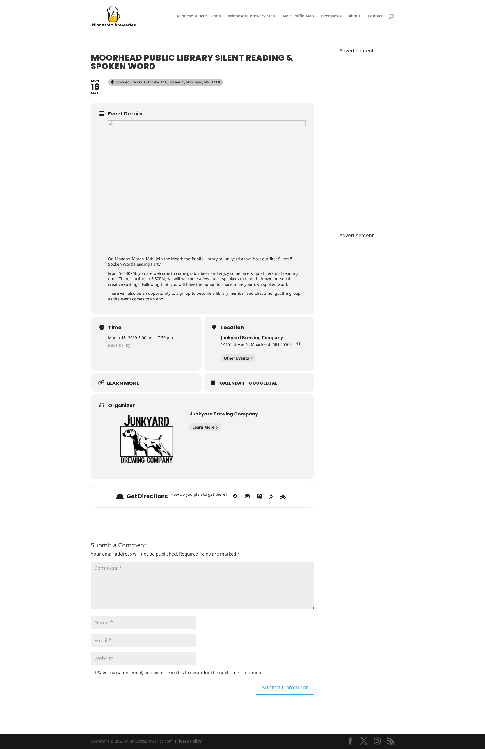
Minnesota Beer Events (199, 16)
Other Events (236, 358)
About (354, 16)
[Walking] (271, 496)
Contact (375, 16)
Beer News (331, 16)
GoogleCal (263, 383)
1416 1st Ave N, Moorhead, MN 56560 (256, 344)
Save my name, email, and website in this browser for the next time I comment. (181, 673)
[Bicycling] (283, 496)
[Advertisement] (366, 140)
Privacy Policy (188, 741)
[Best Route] (235, 496)
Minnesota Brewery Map (251, 16)
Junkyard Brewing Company (252, 337)
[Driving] (247, 496)
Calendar (231, 383)
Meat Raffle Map (298, 16)
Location (232, 327)
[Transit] (259, 496)
